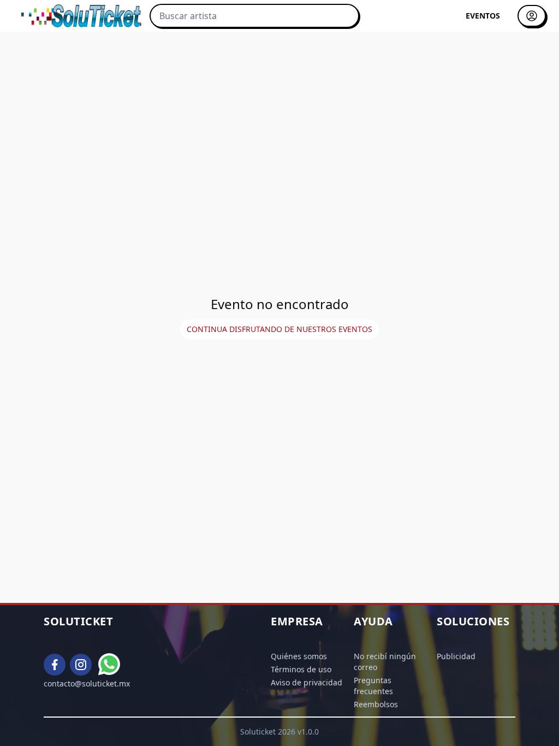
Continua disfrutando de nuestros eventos (279, 329)
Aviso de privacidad (306, 682)
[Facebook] (55, 665)
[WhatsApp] (109, 664)
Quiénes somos (299, 656)
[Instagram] (81, 665)
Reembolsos (376, 704)
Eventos (483, 15)
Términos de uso (301, 669)
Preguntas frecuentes (373, 685)
